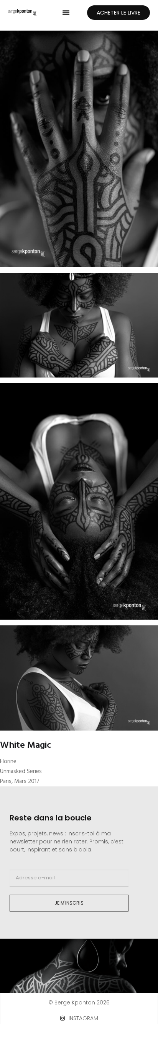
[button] (66, 12)
